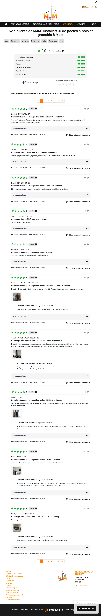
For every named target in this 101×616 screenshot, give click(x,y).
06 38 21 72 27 (82, 585)
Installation (35, 41)
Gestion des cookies (13, 600)
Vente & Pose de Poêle (20, 24)
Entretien (25, 41)
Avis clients (68, 24)
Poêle (44, 41)
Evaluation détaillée (20, 128)
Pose (61, 41)
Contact (93, 24)
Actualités (81, 24)
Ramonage (53, 41)
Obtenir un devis (86, 608)
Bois (6, 41)
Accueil (6, 24)
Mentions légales (12, 588)
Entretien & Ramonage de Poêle (46, 24)
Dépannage (15, 41)
